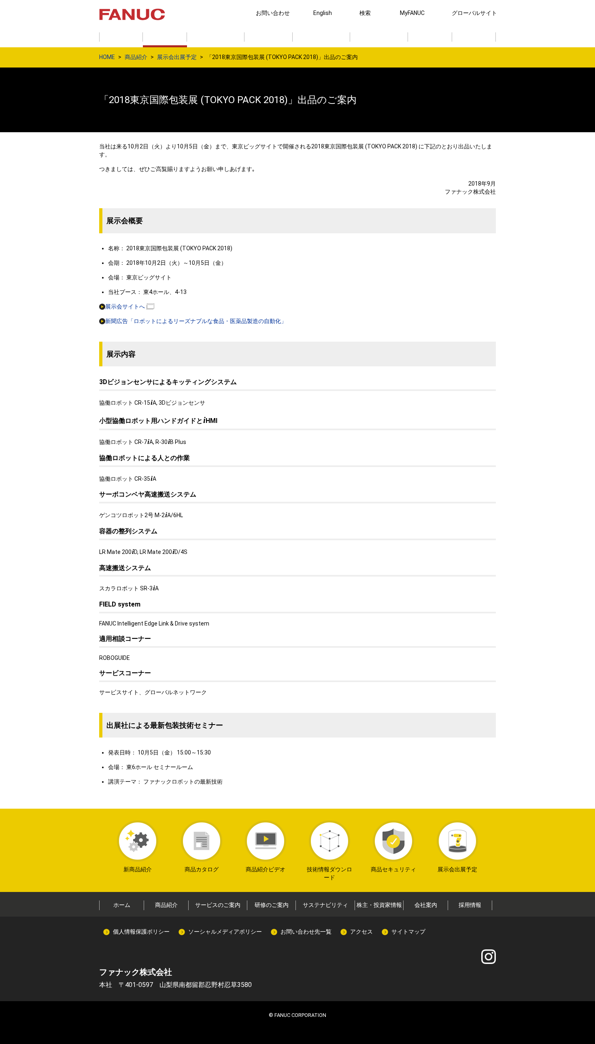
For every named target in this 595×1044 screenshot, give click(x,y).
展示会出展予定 (177, 57)
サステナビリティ (325, 905)
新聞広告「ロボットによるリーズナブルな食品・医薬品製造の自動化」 (196, 321)
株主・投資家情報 (379, 905)
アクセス (361, 931)
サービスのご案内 (217, 905)
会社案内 (425, 905)
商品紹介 (136, 57)
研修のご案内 (272, 905)
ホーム (121, 905)
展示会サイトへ (125, 306)
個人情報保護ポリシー (141, 931)
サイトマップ (408, 931)
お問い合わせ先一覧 (306, 931)
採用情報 (470, 905)
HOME (107, 57)
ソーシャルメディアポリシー (225, 931)
